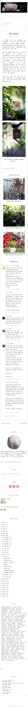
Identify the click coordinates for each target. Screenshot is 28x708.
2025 (3, 522)
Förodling (10, 619)
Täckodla (8, 654)
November (11, 635)
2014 (3, 583)
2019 (3, 531)
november (6, 539)
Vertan (20, 656)
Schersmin (22, 643)
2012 (3, 587)
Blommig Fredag (10, 168)
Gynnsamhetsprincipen (18, 620)
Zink (25, 658)
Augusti (12, 608)
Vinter (9, 657)
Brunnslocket (18, 612)
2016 (3, 579)
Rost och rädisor (11, 265)
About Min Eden (7, 23)
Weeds (11, 658)
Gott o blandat (16, 619)
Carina (8, 292)
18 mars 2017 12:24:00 (12, 325)
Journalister (4, 624)
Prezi (20, 639)
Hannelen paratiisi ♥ (8, 680)
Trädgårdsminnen (8, 570)
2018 (3, 533)
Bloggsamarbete (4, 609)
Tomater (11, 650)
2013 (3, 585)
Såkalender (18, 649)
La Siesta (18, 630)
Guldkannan (3, 620)
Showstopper (13, 645)
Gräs (22, 619)
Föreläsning (3, 619)
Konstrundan (13, 627)
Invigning (6, 568)
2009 (3, 594)
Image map (3, 623)
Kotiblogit (19, 627)
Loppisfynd (23, 631)
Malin (7, 328)
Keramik (18, 626)
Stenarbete (22, 646)
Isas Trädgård (6, 692)
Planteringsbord (10, 639)
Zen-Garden (15, 658)
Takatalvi (23, 649)
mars (5, 556)
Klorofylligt (7, 566)
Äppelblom (3, 660)
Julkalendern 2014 (20, 624)
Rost (25, 642)
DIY (16, 615)
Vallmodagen (4, 656)
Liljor (18, 631)
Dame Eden (3, 615)
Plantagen (3, 639)
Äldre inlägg (22, 423)
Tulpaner (3, 654)
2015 (3, 581)
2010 (3, 591)
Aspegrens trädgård (5, 608)
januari (6, 577)
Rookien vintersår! (9, 562)
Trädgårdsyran (8, 560)
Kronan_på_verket (4, 630)
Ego (2, 616)
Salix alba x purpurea (14, 643)
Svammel (12, 649)
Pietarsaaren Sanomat (10, 638)
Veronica (8, 343)
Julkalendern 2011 (11, 624)
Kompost (3, 627)
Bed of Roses (18, 608)
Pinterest (18, 638)
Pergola (3, 638)
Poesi (16, 639)
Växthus (6, 658)
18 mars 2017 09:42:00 (12, 289)
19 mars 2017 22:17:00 (12, 379)
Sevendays (3, 645)
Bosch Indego (4, 612)
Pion (22, 638)
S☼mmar (6, 643)
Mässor (9, 634)
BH (22, 608)
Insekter (8, 623)
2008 (3, 596)
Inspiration (13, 623)
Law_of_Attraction (5, 631)
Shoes (8, 645)
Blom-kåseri (18, 609)
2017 (3, 535)
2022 (3, 524)
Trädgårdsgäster (4, 653)
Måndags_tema (4, 634)
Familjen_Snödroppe (21, 616)
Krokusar (16, 628)
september (6, 544)
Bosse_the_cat (11, 612)
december (6, 537)
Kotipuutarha (4, 628)
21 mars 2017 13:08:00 (12, 412)
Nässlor (22, 635)
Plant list (5, 25)
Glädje (6, 564)
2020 (3, 529)
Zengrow (21, 658)
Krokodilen (10, 628)
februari (6, 574)
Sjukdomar (19, 645)
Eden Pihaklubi (22, 615)
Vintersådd (13, 657)
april (5, 554)
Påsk (17, 641)
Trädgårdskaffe (13, 653)
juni (5, 550)
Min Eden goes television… (13, 507)
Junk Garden (4, 626)
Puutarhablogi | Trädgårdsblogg (8, 641)
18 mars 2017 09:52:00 (12, 312)
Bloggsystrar (12, 609)
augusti (6, 546)
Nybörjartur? (7, 558)
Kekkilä (14, 626)
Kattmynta (10, 626)
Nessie (21, 634)
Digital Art (13, 615)
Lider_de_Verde (13, 631)
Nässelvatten (16, 635)
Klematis (23, 626)
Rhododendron (9, 642)
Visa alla (25, 695)
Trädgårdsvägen (10, 382)
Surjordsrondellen (5, 649)
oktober (6, 541)
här (16, 161)
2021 (3, 527)
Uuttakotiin (13, 654)
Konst (7, 627)
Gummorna (10, 620)
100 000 (8, 499)
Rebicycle (3, 642)
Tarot (2, 650)
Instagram (19, 623)
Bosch (20, 611)
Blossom (11, 611)
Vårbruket (22, 657)
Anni (7, 315)
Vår (18, 657)
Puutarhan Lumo (6, 689)
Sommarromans (15, 646)
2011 (3, 589)
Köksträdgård (13, 630)
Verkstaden (15, 656)
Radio (21, 641)
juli (5, 548)
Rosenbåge (16, 642)
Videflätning (3, 657)
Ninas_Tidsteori (4, 635)
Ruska (2, 643)
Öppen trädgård (10, 660)
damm (8, 615)
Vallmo (18, 654)
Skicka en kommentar (10, 416)
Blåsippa (15, 611)
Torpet (15, 650)
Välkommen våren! (9, 572)
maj (5, 552)
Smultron (9, 646)
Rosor (21, 642)
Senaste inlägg (6, 423)
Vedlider (10, 656)
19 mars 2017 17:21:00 (12, 340)
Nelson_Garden (16, 634)
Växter (2, 658)
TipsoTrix (6, 650)
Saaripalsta (5, 686)
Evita (15, 616)
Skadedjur (3, 646)
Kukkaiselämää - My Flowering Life (13, 683)
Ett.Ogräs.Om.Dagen (8, 616)
